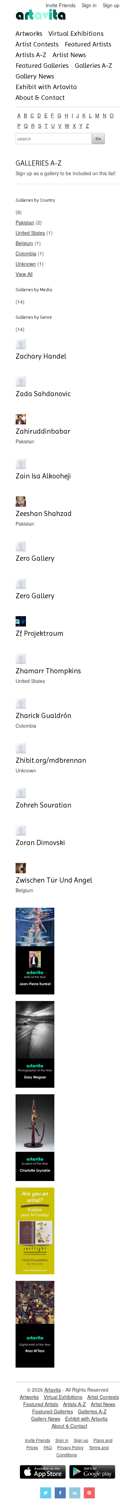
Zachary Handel (41, 356)
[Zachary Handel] (21, 347)
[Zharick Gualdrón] (21, 706)
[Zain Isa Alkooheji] (21, 467)
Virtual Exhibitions (76, 34)
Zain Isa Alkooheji (43, 476)
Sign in (89, 5)
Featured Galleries (42, 66)
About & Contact (40, 98)
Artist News (69, 55)
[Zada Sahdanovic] (21, 384)
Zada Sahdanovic (43, 394)
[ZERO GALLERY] (21, 549)
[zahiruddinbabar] (21, 422)
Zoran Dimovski (40, 843)
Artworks (29, 34)
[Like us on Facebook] (60, 1493)
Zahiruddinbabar (43, 431)
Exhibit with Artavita (46, 87)
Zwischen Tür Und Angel (54, 880)
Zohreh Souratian (43, 805)
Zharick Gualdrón (43, 716)
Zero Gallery (35, 558)
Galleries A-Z (93, 66)
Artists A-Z (31, 55)
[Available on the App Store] (43, 1472)
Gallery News (35, 76)
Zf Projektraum (39, 633)
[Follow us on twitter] (45, 1493)
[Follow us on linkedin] (74, 1493)
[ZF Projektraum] (21, 624)
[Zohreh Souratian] (21, 796)
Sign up (111, 5)
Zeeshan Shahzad (44, 513)
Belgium (24, 243)
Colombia (26, 253)
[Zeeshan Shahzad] (21, 504)
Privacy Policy (70, 1447)
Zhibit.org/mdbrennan (51, 760)
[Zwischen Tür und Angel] (21, 871)
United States (30, 232)
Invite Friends (60, 5)
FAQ (48, 1447)
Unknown (26, 263)
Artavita (52, 1389)
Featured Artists (88, 44)
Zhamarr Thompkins (48, 671)
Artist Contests (37, 44)
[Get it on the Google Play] (92, 1472)
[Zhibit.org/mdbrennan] (21, 751)
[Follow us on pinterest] (89, 1493)
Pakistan (25, 222)
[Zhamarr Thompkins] (21, 661)
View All (24, 274)
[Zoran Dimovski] (21, 833)
